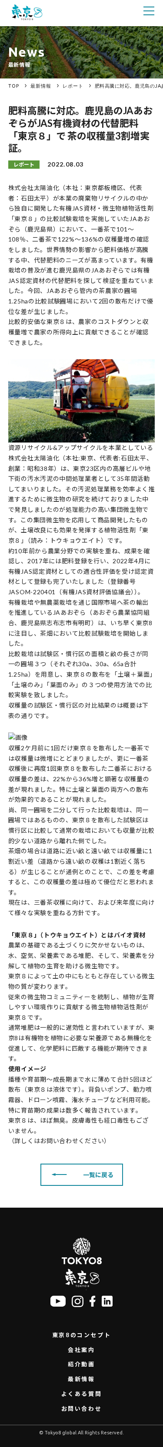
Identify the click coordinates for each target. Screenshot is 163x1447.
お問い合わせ (81, 1408)
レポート (73, 86)
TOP (13, 86)
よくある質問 (81, 1393)
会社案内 (81, 1349)
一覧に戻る (98, 1174)
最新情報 (40, 86)
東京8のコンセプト (81, 1334)
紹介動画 (81, 1364)
